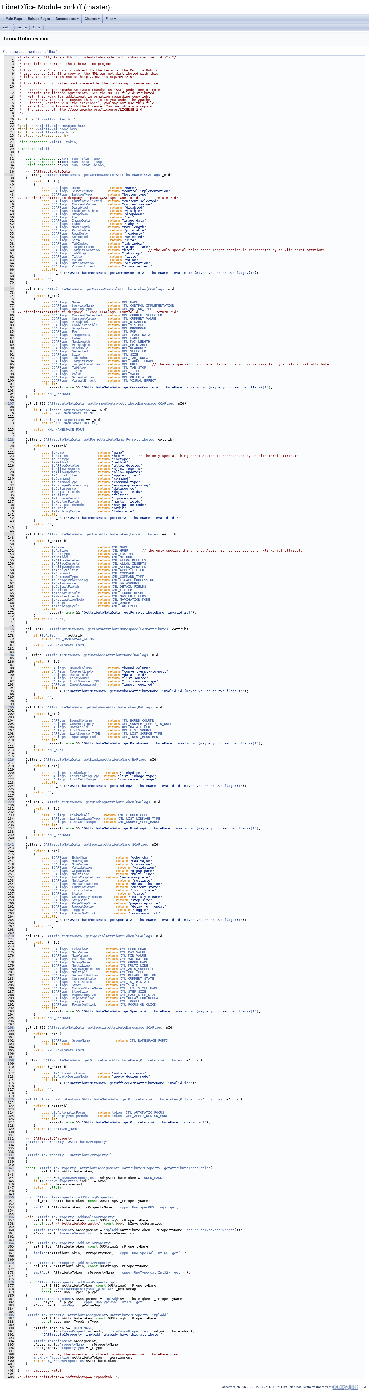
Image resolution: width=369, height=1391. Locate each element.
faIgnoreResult (66, 498)
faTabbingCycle (66, 511)
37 (9, 175)
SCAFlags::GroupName (71, 871)
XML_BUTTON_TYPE (137, 309)
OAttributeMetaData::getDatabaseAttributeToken (91, 707)
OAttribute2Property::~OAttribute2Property (67, 1155)
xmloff (7, 27)
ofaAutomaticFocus (69, 1073)
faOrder (59, 508)
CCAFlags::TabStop (69, 253)
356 (9, 1217)
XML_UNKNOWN (59, 394)
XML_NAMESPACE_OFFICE (76, 423)
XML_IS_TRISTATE (135, 982)
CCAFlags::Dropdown (70, 214)
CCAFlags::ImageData (71, 220)
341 (9, 1168)
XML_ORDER (121, 603)
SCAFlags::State (67, 893)
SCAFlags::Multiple (70, 880)
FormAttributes (140, 439)
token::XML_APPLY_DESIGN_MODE (140, 1116)
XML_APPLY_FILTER (128, 570)
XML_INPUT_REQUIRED (140, 737)
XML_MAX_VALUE (133, 952)
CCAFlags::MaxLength (71, 227)
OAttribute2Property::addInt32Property (73, 1263)
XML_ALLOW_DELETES (129, 560)
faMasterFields (66, 501)
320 (9, 1099)
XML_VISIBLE (133, 325)
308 (9, 1060)
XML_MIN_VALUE (133, 955)
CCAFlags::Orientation (73, 263)
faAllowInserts (66, 469)
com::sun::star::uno (81, 158)
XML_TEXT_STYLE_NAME (139, 988)
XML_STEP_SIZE (133, 991)
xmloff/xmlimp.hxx (55, 132)
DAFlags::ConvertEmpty (73, 671)
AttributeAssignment (53, 1230)
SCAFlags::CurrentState (74, 887)
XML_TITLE (131, 371)
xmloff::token (63, 142)
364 (9, 1243)
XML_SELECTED (134, 351)
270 (9, 936)
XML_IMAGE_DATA (136, 335)
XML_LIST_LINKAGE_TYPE (139, 818)
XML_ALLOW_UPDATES (129, 567)
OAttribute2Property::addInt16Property (73, 1243)
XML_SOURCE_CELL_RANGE (139, 822)
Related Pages (39, 19)
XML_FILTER (122, 590)
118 (9, 439)
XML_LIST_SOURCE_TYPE (142, 733)
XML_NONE (56, 619)
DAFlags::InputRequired (74, 684)
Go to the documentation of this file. (32, 52)
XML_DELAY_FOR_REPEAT (140, 998)
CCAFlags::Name (66, 188)
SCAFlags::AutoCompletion (76, 877)
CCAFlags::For (65, 217)
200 (9, 707)
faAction (60, 456)
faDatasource (64, 488)
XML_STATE (129, 985)
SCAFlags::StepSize (70, 900)
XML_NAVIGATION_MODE (131, 599)
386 (9, 1315)
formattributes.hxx (56, 119)
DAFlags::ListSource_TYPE (76, 681)
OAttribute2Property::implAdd (138, 1315)
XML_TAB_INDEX (135, 358)
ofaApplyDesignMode (70, 1076)
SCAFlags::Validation (72, 867)
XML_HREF (130, 364)
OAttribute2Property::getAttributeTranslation (166, 1168)
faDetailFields (66, 492)
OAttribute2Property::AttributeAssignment (78, 1168)
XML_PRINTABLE (135, 345)
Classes (91, 19)
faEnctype (61, 459)
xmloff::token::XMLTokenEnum (53, 1099)
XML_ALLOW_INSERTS (129, 563)
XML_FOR (129, 331)
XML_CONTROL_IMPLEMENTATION (148, 305)
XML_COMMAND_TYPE (128, 577)
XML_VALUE (131, 374)
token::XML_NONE (63, 1129)
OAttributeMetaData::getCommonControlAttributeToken (96, 289)
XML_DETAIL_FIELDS (129, 586)
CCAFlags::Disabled (70, 207)
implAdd (41, 1207)
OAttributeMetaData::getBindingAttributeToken (90, 802)
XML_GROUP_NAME (134, 962)
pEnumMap (66, 1305)
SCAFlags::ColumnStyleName (77, 897)
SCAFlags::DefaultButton (75, 884)
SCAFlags (140, 844)
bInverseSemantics (75, 1233)
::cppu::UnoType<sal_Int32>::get (149, 1272)
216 (9, 759)
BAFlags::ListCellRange (74, 779)
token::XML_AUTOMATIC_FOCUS (138, 1112)
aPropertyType (71, 1348)
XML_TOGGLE (130, 1001)
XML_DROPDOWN (134, 328)
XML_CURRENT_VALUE (139, 318)
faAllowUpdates (66, 472)
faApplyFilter (65, 475)
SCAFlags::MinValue (70, 864)
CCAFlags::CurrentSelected (77, 201)
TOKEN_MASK (152, 1178)
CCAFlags (152, 175)
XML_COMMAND (123, 573)
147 (9, 534)
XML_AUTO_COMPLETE (137, 969)
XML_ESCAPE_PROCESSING (133, 580)
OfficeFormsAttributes (161, 1060)
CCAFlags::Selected (70, 237)
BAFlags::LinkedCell (71, 773)
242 (9, 844)
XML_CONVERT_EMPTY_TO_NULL (147, 724)
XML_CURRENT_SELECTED (142, 315)
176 (9, 629)
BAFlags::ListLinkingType (76, 776)
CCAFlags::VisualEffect (74, 266)
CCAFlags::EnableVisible (75, 211)
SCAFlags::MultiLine (71, 874)
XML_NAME (130, 302)
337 (9, 1155)
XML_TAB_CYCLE (125, 606)
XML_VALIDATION (134, 959)
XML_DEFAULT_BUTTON (138, 975)
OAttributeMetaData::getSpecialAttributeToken (90, 936)
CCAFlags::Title (67, 256)
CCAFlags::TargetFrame (73, 247)
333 (9, 1142)
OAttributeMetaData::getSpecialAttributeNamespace (96, 1027)
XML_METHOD (122, 557)
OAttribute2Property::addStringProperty (74, 1197)
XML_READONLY (134, 348)
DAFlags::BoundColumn (72, 668)
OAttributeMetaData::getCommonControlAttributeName (93, 175)
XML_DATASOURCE (126, 583)
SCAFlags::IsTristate (72, 890)
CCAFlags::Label (67, 224)
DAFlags (141, 655)
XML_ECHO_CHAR (133, 949)
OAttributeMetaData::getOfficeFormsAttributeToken (130, 1099)
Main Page (14, 19)
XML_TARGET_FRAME (138, 361)
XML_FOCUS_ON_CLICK (138, 1004)
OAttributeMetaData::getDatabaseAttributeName (88, 655)
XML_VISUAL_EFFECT (139, 380)
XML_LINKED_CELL (133, 815)
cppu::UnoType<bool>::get (210, 1230)
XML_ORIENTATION (137, 377)
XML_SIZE (130, 354)
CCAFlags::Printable (71, 230)
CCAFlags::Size (66, 240)
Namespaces (66, 19)
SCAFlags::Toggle (68, 910)
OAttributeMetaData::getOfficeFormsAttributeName (91, 1060)
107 (9, 403)
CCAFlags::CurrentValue (74, 204)
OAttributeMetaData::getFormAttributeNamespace (93, 629)
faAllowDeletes (66, 465)
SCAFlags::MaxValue (70, 861)
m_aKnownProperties (76, 1178)
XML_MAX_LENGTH (136, 341)
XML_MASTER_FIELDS (129, 596)
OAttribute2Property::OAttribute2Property (66, 1142)
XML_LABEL (131, 338)
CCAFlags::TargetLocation (76, 250)
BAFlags (139, 759)
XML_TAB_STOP (134, 367)
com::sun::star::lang (82, 162)
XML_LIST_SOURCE (137, 730)
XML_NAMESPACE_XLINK (75, 413)
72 (9, 289)
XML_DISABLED (134, 322)
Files (109, 19)
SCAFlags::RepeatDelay (73, 906)
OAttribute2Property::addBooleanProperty (75, 1217)
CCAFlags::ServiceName (73, 191)
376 (9, 1282)
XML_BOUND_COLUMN (138, 720)
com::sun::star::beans (83, 165)
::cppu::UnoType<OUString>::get (146, 1207)
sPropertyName (71, 1344)
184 (9, 655)
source (22, 27)
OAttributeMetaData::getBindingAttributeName (87, 759)
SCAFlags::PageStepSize (74, 903)
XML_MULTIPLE (132, 972)
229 (9, 802)
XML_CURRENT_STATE (137, 978)
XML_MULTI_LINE (134, 965)
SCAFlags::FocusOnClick (74, 913)
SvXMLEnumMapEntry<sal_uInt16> (83, 1289)
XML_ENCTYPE (123, 554)
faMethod (60, 462)
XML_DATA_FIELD (136, 727)
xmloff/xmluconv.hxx (57, 129)
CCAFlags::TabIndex (70, 243)
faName (58, 452)
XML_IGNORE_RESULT (129, 593)
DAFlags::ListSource (71, 678)
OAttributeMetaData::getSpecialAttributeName (87, 844)
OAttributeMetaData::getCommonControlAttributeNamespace (102, 403)
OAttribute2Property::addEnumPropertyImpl (76, 1282)
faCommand (61, 479)
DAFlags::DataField (70, 675)
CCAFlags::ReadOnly (70, 233)
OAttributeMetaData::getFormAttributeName (84, 439)
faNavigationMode (68, 505)
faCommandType (65, 482)
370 (9, 1263)
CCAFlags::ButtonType (72, 194)
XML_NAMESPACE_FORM (66, 429)
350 (9, 1197)
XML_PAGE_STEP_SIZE (138, 995)
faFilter (60, 495)
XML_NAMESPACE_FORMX (149, 1040)
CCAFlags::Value (67, 260)
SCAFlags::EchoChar (70, 857)
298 (9, 1027)
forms (37, 27)
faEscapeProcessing (70, 485)
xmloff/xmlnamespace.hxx (61, 126)
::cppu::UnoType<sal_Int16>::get (147, 1253)
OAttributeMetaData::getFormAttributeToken (87, 534)
